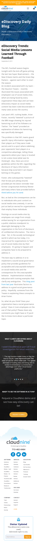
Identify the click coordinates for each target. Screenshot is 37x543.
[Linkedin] (24, 454)
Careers (6, 502)
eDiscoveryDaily (15, 31)
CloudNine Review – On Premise (7, 474)
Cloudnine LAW (8, 478)
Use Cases (17, 487)
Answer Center (27, 476)
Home (4, 31)
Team (5, 500)
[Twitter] (18, 454)
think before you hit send (12, 192)
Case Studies (26, 464)
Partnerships (7, 505)
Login (15, 509)
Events (5, 507)
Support (16, 505)
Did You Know (26, 467)
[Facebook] (13, 454)
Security (6, 510)
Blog (24, 462)
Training (25, 474)
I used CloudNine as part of (18, 348)
